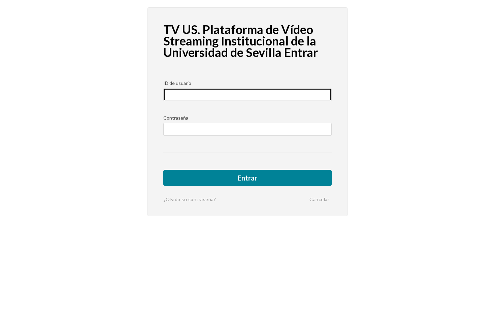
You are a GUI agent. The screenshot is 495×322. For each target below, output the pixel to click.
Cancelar (319, 199)
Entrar (247, 178)
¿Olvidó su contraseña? (189, 199)
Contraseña (175, 118)
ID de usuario (177, 83)
